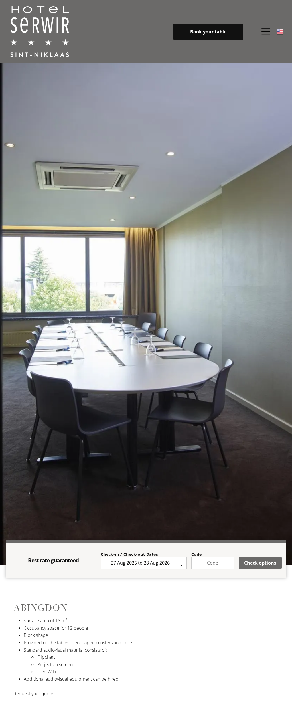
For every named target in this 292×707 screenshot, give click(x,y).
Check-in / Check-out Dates (129, 554)
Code (196, 554)
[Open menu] (265, 31)
